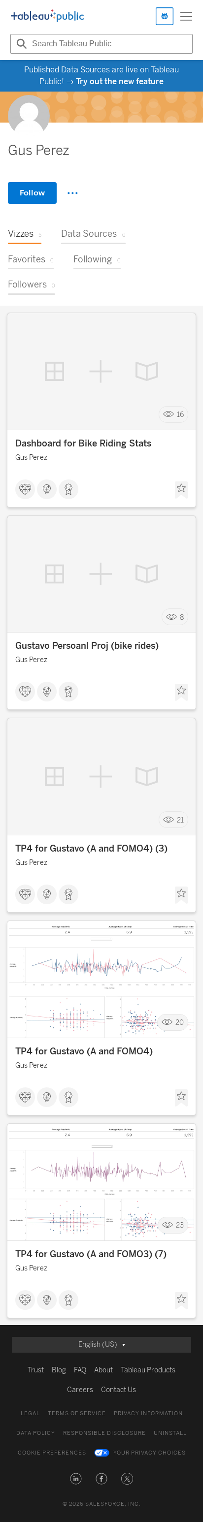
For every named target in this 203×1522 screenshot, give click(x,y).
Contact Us (118, 1390)
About (103, 1370)
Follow (32, 193)
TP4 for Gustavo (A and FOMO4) (84, 1051)
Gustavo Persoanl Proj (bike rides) (87, 645)
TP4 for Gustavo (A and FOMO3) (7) (91, 1254)
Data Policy (35, 1433)
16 (180, 414)
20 (179, 1022)
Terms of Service (77, 1413)
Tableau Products (148, 1370)
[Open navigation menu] (186, 16)
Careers (80, 1390)
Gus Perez (31, 457)
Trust (36, 1370)
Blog (59, 1370)
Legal (30, 1413)
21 (180, 820)
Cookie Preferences (52, 1453)
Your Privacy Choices (149, 1453)
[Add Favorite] (181, 490)
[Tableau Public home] (47, 16)
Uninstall (170, 1433)
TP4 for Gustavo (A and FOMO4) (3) (91, 848)
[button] (76, 1479)
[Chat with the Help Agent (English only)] (164, 16)
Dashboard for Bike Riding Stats (83, 443)
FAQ (80, 1370)
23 (180, 1225)
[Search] (20, 44)
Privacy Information (148, 1413)
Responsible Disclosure (104, 1433)
